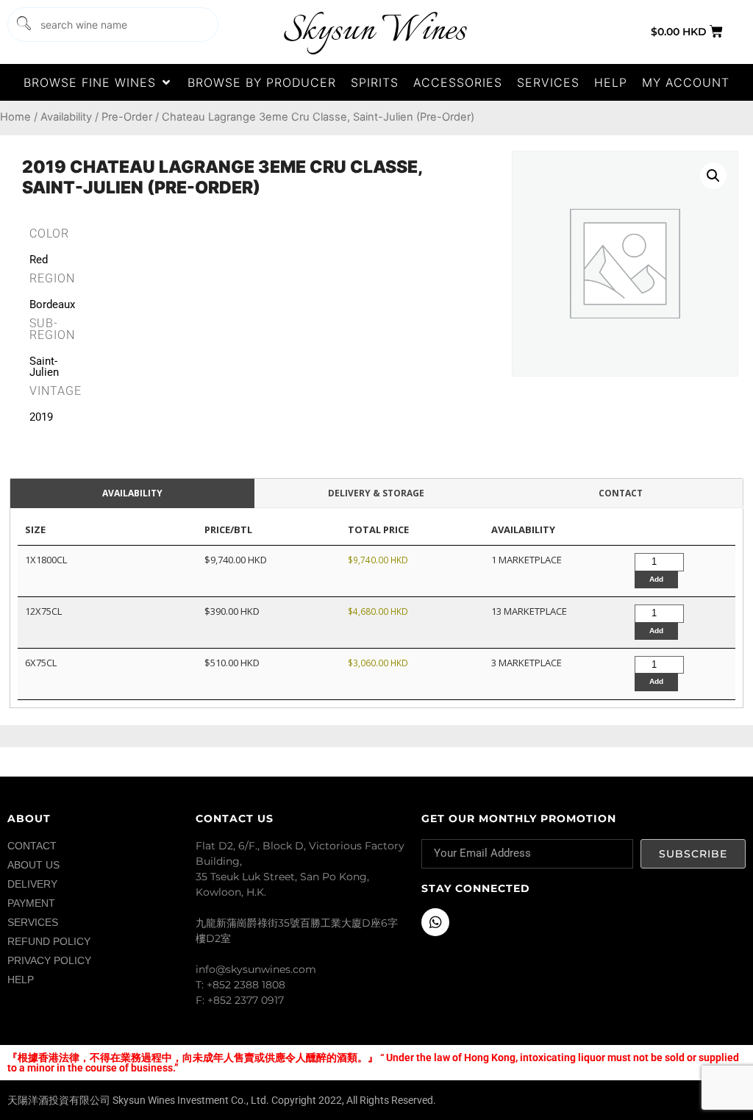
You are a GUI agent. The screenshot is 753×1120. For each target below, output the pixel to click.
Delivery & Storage (376, 493)
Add (656, 579)
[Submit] (23, 25)
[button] (98, 82)
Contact (621, 493)
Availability (66, 117)
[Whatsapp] (435, 922)
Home (15, 117)
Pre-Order (126, 117)
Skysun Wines (374, 31)
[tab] (132, 494)
